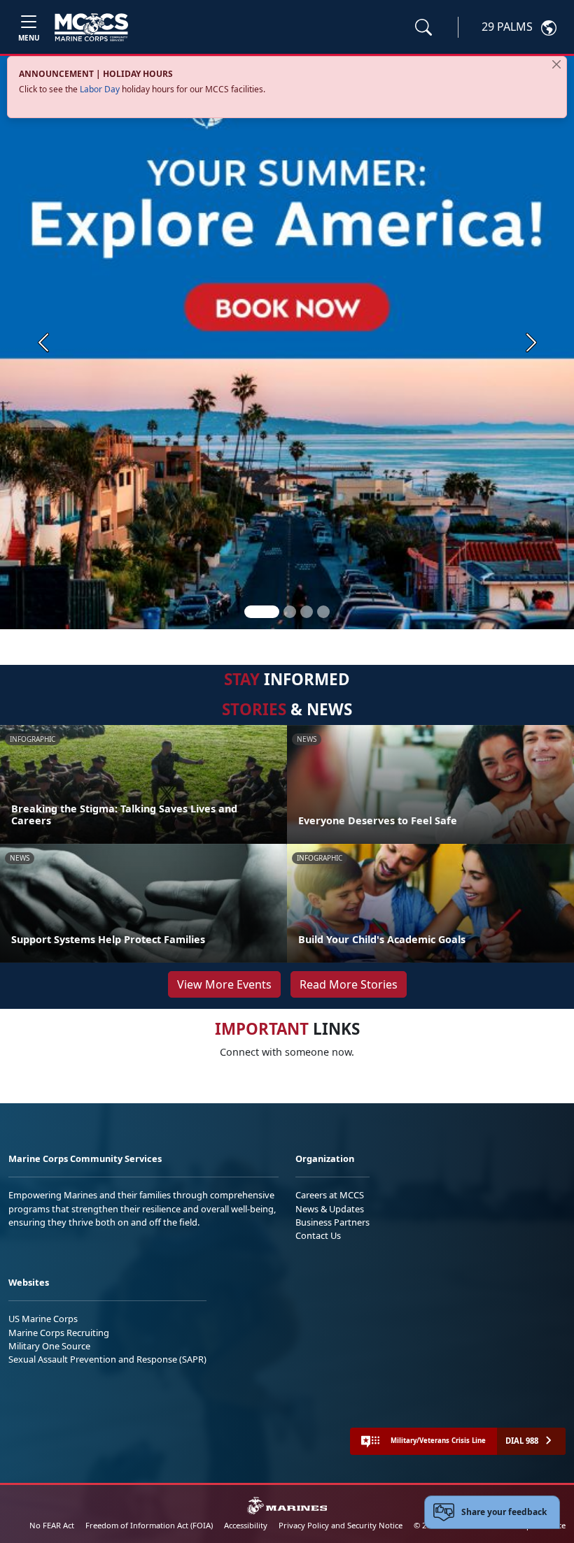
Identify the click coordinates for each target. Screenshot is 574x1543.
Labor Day (100, 89)
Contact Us (318, 1235)
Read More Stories (349, 984)
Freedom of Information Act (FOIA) (149, 1525)
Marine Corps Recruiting (58, 1332)
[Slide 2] (290, 611)
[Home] (91, 27)
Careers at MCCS (329, 1195)
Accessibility (245, 1525)
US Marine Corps (43, 1318)
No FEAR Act (51, 1525)
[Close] (556, 64)
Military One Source (49, 1346)
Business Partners (332, 1222)
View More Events (224, 984)
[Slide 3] (306, 611)
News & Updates (329, 1209)
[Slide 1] (261, 611)
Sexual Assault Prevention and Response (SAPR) (107, 1359)
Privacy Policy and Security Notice (340, 1525)
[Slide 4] (323, 611)
